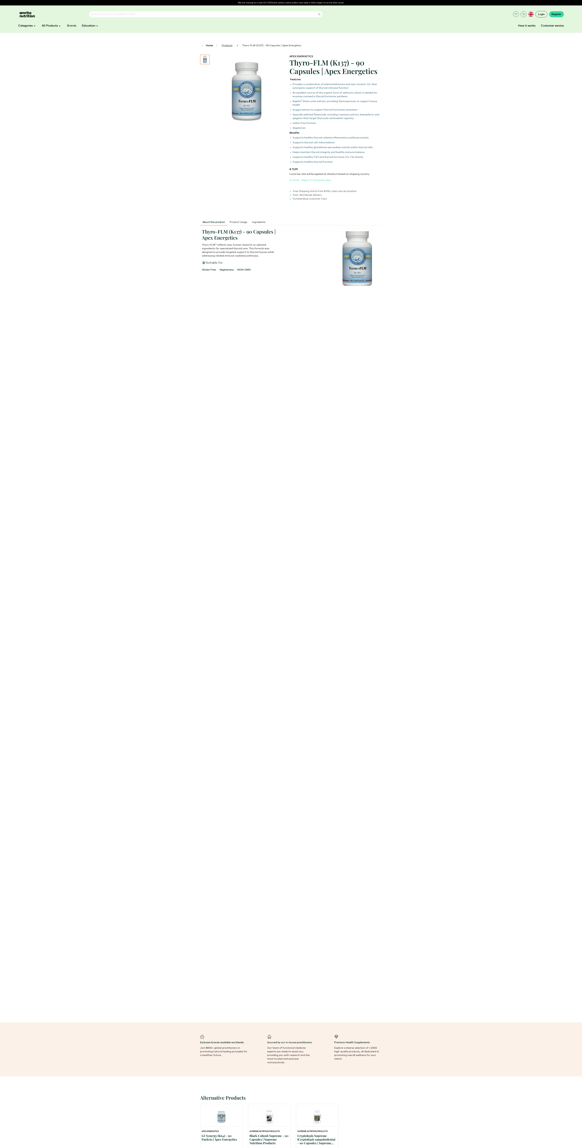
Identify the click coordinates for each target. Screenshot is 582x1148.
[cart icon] (523, 14)
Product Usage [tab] (238, 222)
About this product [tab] (213, 222)
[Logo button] (27, 14)
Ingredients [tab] (259, 222)
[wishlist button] (516, 14)
